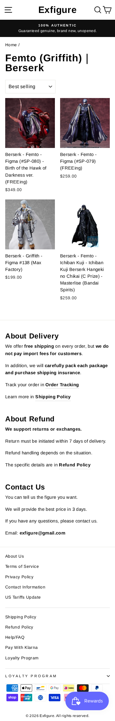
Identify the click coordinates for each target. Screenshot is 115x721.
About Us (14, 556)
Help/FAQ (15, 637)
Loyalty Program (22, 658)
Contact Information (25, 587)
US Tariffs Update (23, 597)
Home (11, 45)
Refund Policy (19, 627)
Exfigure (57, 10)
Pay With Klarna (21, 647)
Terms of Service (22, 566)
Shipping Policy (20, 617)
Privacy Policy (19, 577)
